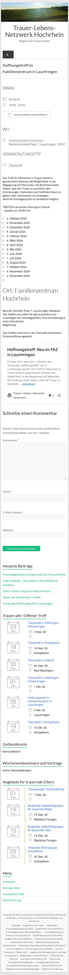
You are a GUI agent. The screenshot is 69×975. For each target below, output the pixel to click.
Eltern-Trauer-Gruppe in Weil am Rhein (26, 591)
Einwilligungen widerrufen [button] (48, 962)
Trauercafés (51, 925)
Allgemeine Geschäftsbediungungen (22, 969)
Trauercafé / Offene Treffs (15, 952)
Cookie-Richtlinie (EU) (51, 965)
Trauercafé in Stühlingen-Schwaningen (43, 624)
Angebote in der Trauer (33, 925)
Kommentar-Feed (13, 894)
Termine (59, 948)
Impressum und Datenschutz (33, 959)
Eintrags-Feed (11, 887)
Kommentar (11, 440)
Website (8, 530)
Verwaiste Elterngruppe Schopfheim (42, 849)
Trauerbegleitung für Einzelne (19, 928)
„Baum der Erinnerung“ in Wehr (22, 597)
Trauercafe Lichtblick (41, 660)
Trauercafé (15, 165)
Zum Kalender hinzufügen (29, 115)
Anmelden (9, 881)
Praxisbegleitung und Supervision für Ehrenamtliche (34, 574)
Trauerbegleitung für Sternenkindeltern (24, 932)
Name (7, 491)
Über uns (14, 959)
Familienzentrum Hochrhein (26, 140)
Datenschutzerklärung (52, 969)
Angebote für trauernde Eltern (49, 928)
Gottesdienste (56, 955)
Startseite (16, 925)
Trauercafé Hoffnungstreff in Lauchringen (28, 603)
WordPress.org (12, 900)
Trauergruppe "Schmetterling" (46, 789)
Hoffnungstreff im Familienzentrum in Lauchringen (40, 701)
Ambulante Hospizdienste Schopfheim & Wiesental (41, 945)
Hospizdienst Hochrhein (21, 942)
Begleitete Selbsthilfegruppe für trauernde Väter (45, 828)
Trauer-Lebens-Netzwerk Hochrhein (34, 31)
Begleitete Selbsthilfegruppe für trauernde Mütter (45, 807)
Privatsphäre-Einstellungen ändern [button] (23, 965)
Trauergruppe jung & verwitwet (48, 938)
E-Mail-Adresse (13, 512)
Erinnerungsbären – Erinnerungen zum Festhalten (29, 948)
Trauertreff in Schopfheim (43, 643)
